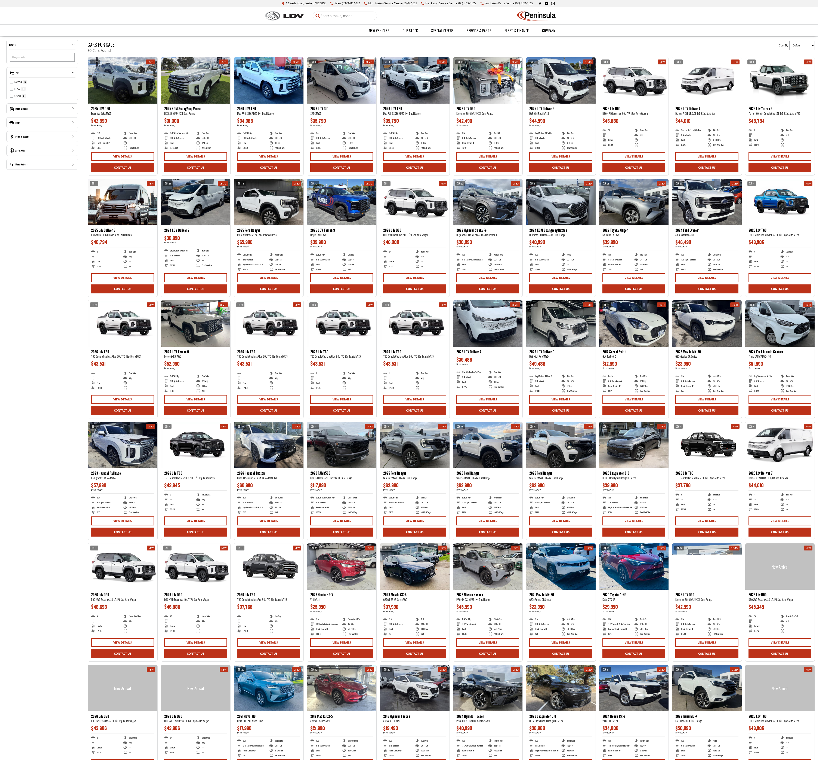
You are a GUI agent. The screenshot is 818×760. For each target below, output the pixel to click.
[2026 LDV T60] (268, 80)
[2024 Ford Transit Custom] (780, 323)
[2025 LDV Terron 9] (342, 202)
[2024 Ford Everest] (707, 202)
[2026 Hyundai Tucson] (268, 445)
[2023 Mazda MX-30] (707, 323)
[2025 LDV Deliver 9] (561, 80)
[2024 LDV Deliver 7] (196, 202)
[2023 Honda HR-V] (342, 566)
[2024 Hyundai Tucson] (488, 688)
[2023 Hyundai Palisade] (122, 445)
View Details (122, 156)
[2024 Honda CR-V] (634, 688)
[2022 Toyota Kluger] (634, 202)
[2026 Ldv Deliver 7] (780, 445)
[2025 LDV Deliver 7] (707, 80)
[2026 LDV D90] (488, 80)
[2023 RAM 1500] (342, 445)
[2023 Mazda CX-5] (415, 566)
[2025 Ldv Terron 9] (780, 80)
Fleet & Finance (516, 30)
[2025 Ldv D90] (634, 80)
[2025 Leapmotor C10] (634, 445)
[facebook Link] (540, 3)
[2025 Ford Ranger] (268, 202)
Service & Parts (479, 30)
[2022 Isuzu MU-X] (707, 688)
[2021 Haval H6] (268, 688)
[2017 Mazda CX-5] (342, 688)
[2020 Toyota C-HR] (634, 566)
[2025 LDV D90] (122, 80)
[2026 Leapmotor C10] (561, 688)
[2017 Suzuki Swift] (634, 323)
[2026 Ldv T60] (780, 202)
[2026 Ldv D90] (415, 202)
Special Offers (442, 30)
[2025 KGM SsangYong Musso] (196, 80)
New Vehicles (379, 30)
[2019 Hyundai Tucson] (415, 688)
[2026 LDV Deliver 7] (488, 323)
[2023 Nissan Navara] (488, 566)
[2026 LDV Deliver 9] (561, 323)
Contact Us (122, 168)
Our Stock (410, 30)
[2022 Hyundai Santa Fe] (488, 202)
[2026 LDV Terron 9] (196, 323)
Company (548, 30)
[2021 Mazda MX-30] (561, 566)
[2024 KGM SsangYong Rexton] (561, 202)
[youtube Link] (546, 3)
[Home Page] (284, 15)
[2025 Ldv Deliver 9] (122, 202)
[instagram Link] (553, 3)
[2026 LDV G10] (342, 80)
